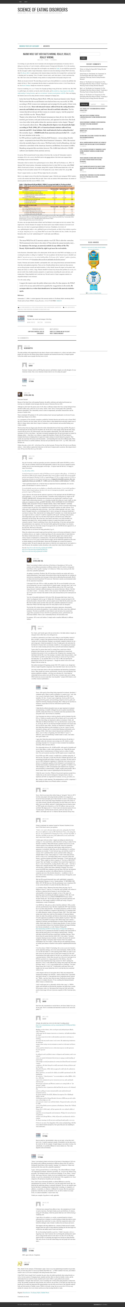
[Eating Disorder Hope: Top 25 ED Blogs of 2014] (93, 280)
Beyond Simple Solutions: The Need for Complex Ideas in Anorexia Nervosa (93, 136)
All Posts (32, 307)
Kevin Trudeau (26, 85)
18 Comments (54, 60)
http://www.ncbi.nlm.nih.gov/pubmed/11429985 (34, 551)
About (26, 2)
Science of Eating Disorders (43, 9)
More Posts (31, 322)
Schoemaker (36, 309)
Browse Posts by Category (29, 46)
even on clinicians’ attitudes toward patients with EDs (52, 93)
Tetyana (46, 60)
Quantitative (58, 307)
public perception (28, 309)
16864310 (59, 301)
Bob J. (81, 88)
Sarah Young (83, 73)
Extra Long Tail (29, 395)
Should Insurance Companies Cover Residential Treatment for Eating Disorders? (93, 123)
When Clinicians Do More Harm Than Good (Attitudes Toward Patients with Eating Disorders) (91, 159)
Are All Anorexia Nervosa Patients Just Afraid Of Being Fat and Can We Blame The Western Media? (93, 143)
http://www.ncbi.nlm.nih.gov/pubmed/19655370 (34, 549)
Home (20, 2)
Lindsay (26, 1264)
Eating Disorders (39, 307)
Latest (93, 104)
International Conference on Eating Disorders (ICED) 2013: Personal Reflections (92, 176)
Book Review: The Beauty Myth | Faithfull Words (36, 1292)
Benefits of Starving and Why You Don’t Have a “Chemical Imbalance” (60, 332)
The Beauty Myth (25, 73)
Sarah (57, 68)
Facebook (48, 322)
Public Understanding (49, 307)
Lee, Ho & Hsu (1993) (28, 471)
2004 (66, 307)
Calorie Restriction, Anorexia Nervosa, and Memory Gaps (91, 130)
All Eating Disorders (25, 307)
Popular (84, 104)
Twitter (40, 322)
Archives (46, 46)
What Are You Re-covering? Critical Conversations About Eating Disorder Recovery (93, 116)
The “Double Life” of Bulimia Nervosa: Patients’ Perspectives (92, 109)
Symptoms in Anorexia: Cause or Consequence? (36, 332)
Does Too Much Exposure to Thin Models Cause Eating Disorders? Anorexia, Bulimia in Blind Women (93, 151)
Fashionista (97, 1304)
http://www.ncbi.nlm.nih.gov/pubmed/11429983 (39, 548)
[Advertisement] (74, 29)
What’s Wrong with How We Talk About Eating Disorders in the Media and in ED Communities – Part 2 (92, 168)
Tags (103, 104)
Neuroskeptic (28, 348)
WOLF (48, 309)
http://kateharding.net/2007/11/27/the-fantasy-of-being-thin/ (51, 929)
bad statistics (71, 307)
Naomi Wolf (20, 309)
